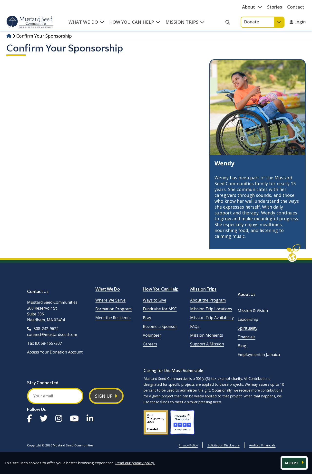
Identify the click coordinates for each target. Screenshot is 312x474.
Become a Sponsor (160, 326)
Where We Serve (110, 300)
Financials (246, 337)
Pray (147, 317)
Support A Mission (207, 344)
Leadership (248, 319)
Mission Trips (203, 289)
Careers (150, 344)
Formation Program (113, 309)
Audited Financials (262, 445)
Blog (242, 345)
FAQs (194, 326)
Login (300, 22)
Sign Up (104, 396)
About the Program (208, 300)
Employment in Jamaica (259, 354)
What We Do (107, 289)
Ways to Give (154, 300)
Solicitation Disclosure (223, 445)
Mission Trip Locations (211, 309)
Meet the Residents (113, 317)
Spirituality (247, 328)
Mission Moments (206, 335)
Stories (274, 7)
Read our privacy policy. (135, 462)
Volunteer (152, 335)
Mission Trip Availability (212, 317)
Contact (295, 7)
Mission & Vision (253, 310)
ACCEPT (291, 462)
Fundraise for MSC (160, 309)
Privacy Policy (188, 445)
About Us (246, 294)
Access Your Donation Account (55, 352)
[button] (86, 24)
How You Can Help (160, 289)
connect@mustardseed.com (52, 334)
